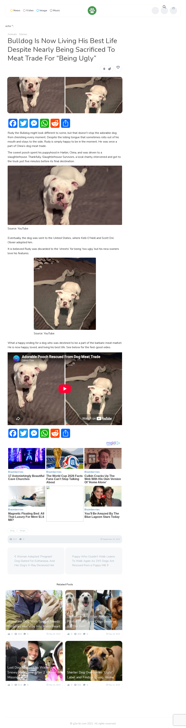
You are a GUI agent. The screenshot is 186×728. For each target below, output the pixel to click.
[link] (118, 69)
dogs (22, 530)
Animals (12, 34)
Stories (23, 34)
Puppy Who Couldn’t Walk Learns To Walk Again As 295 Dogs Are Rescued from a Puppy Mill (93, 561)
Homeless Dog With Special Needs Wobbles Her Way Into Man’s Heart (33, 624)
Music (56, 10)
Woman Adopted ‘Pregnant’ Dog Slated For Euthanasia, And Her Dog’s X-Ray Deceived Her (34, 561)
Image (43, 10)
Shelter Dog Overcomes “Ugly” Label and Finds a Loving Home (90, 674)
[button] (106, 69)
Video (30, 10)
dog (12, 530)
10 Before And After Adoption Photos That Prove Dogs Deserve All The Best (91, 621)
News (16, 10)
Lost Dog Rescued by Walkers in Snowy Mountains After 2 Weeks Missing (31, 672)
